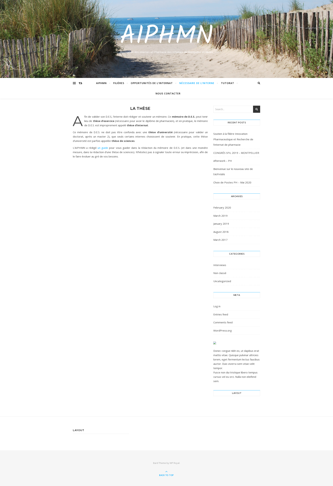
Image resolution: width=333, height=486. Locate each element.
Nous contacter (168, 93)
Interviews (219, 265)
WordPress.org (222, 330)
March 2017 (220, 239)
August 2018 (221, 231)
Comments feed (223, 322)
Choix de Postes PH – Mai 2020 (232, 182)
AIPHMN (166, 37)
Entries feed (220, 314)
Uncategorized (222, 281)
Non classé (219, 273)
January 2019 (221, 223)
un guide (103, 147)
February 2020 (222, 207)
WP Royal (175, 463)
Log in (216, 306)
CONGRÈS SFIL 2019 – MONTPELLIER (236, 152)
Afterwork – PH (222, 160)
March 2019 (220, 215)
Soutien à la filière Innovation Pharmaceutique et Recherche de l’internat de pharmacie (233, 139)
